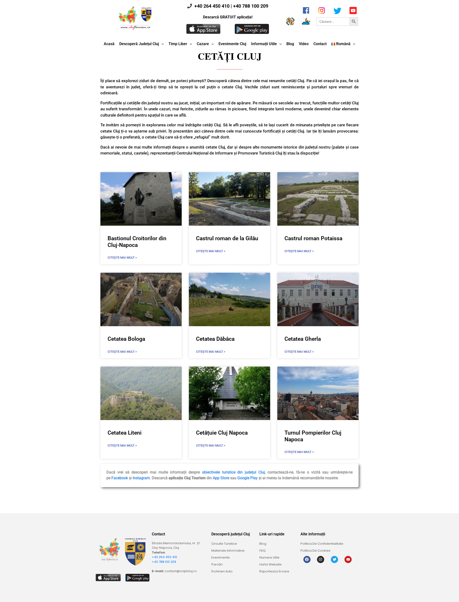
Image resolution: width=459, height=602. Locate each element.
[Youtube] (348, 559)
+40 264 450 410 (212, 6)
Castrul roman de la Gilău (227, 238)
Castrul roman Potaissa (313, 238)
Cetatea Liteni (125, 433)
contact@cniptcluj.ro (181, 571)
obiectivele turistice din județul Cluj (233, 472)
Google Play (247, 478)
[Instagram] (320, 559)
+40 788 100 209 (250, 6)
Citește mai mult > (122, 257)
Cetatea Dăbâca (215, 339)
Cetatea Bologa (126, 339)
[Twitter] (334, 559)
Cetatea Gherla (302, 339)
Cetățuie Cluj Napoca (222, 433)
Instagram (141, 478)
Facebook (119, 478)
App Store (221, 478)
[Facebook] (307, 559)
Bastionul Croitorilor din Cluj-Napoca (137, 241)
